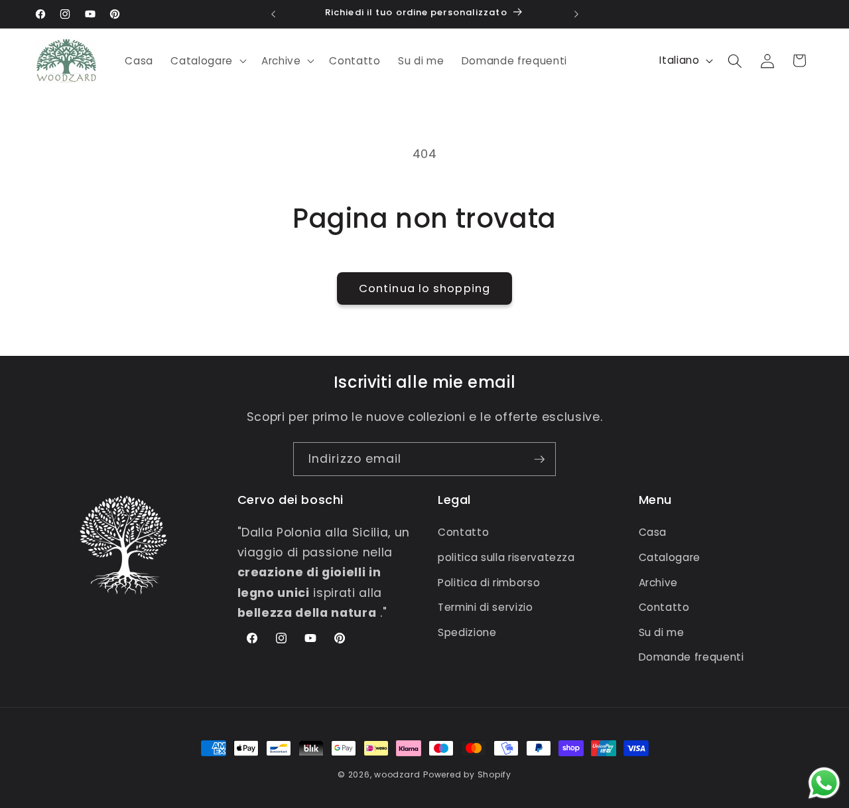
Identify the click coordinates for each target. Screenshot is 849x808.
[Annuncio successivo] (576, 14)
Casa (653, 533)
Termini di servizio (485, 607)
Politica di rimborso (489, 583)
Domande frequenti (691, 658)
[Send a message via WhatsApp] (824, 783)
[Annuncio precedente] (273, 14)
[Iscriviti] (539, 459)
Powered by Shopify (467, 774)
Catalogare (670, 557)
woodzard (397, 774)
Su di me (662, 632)
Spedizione (467, 632)
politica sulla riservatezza (506, 557)
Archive (659, 583)
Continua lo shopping (424, 288)
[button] (207, 61)
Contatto (463, 533)
